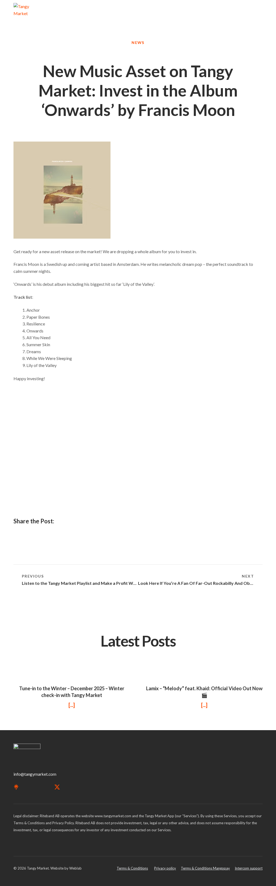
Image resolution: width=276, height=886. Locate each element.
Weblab (75, 868)
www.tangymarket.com (113, 816)
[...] (71, 705)
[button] (259, 12)
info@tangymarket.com (34, 774)
